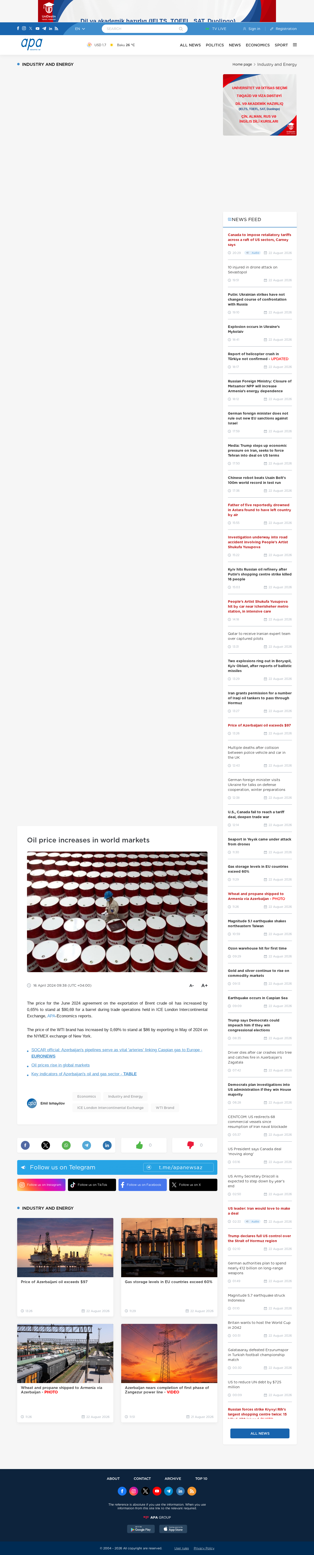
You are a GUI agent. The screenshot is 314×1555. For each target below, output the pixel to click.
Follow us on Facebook (144, 1185)
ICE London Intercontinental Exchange (110, 1108)
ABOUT (113, 1478)
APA (51, 1016)
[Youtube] (37, 29)
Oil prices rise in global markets (60, 1065)
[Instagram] (24, 28)
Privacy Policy (204, 1548)
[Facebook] (18, 28)
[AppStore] (173, 1529)
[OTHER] (292, 45)
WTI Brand (165, 1108)
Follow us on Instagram (44, 1185)
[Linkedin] (50, 29)
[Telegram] (44, 29)
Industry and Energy (277, 64)
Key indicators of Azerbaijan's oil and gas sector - (84, 1074)
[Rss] (56, 29)
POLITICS (215, 45)
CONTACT (142, 1478)
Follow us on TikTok (92, 1185)
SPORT (281, 45)
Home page (242, 64)
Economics (86, 1096)
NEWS (235, 45)
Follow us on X (190, 1185)
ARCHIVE (173, 1478)
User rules (181, 1548)
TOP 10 (201, 1478)
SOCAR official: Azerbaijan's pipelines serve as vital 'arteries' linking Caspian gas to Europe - (116, 1053)
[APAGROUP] (157, 1517)
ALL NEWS (190, 45)
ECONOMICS (258, 45)
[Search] (181, 29)
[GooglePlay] (141, 1529)
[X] (31, 29)
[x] (145, 1492)
